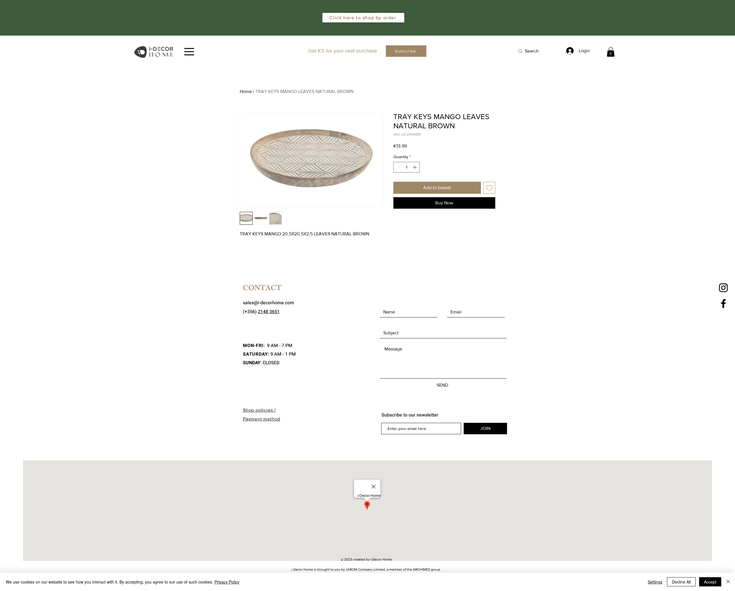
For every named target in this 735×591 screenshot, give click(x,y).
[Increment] (415, 167)
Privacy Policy (226, 582)
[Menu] (189, 51)
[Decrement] (397, 167)
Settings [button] (655, 582)
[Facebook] (723, 303)
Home (246, 91)
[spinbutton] (406, 167)
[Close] (728, 581)
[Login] (569, 50)
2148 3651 (269, 311)
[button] (611, 52)
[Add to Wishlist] (489, 188)
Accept (710, 582)
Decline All (681, 582)
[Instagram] (723, 288)
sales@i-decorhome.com (268, 302)
